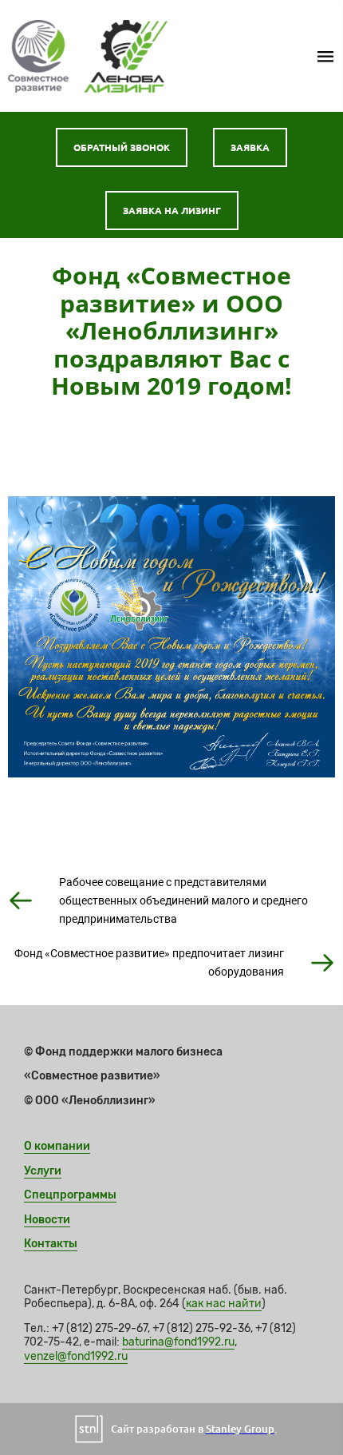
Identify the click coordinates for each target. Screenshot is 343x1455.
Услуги (42, 1171)
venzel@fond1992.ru (76, 1356)
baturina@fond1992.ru (178, 1342)
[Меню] (325, 56)
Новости (47, 1219)
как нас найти (224, 1303)
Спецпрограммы (70, 1195)
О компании (57, 1146)
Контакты (50, 1243)
